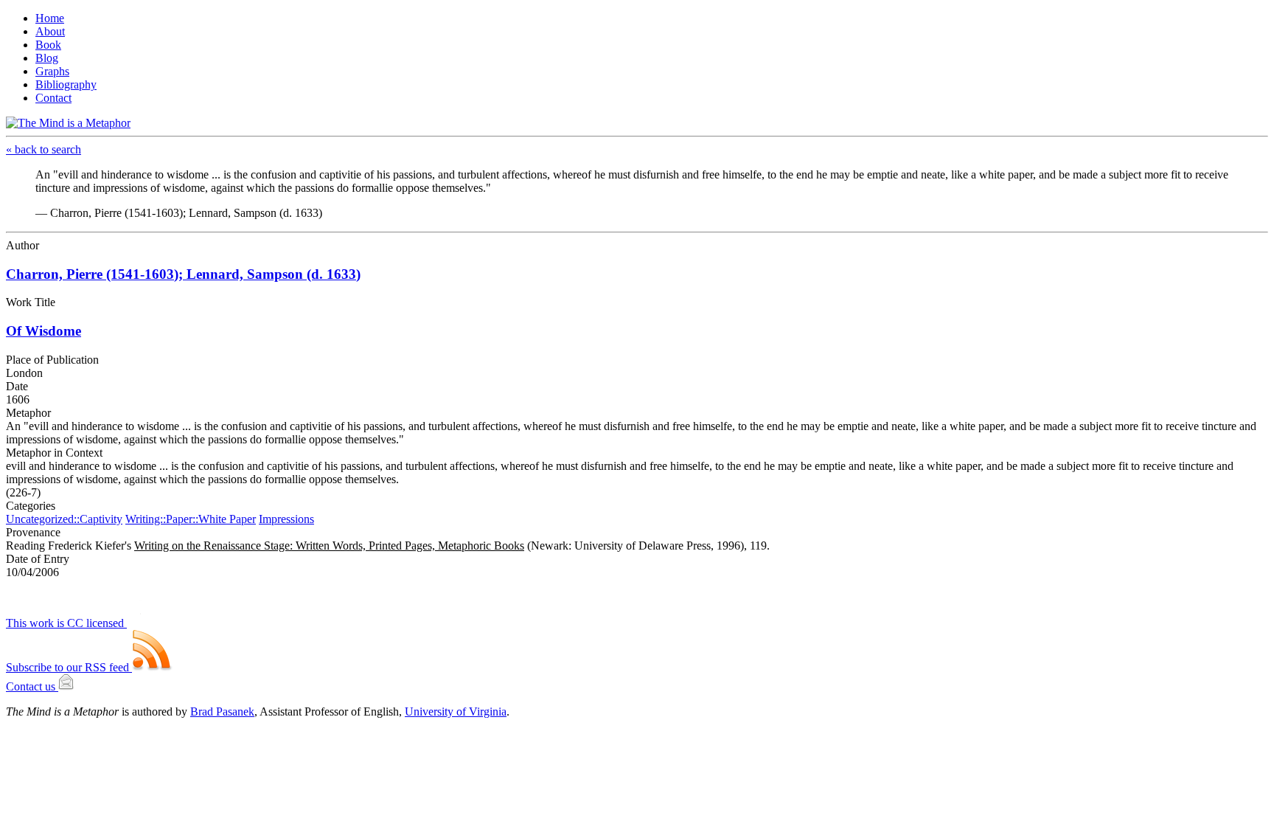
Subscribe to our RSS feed (69, 667)
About (50, 31)
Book (48, 44)
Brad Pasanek (222, 711)
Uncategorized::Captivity (64, 519)
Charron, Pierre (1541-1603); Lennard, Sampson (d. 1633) (183, 274)
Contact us (32, 686)
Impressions (286, 519)
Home (49, 18)
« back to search (43, 149)
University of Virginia (456, 711)
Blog (46, 58)
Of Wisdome (43, 331)
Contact (53, 97)
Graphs (52, 71)
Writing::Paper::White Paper (190, 519)
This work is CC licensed (66, 623)
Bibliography (66, 84)
